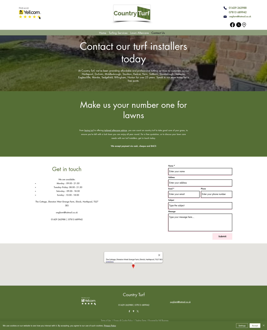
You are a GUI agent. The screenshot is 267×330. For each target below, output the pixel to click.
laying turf (89, 130)
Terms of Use (106, 320)
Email (170, 189)
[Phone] (225, 8)
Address (171, 177)
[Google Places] (133, 311)
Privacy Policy (110, 325)
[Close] (263, 325)
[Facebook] (232, 24)
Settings (242, 325)
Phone (203, 189)
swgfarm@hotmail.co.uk (240, 16)
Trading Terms (140, 320)
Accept (255, 325)
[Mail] (225, 16)
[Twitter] (238, 24)
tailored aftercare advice (115, 130)
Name (170, 166)
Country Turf (134, 294)
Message (171, 211)
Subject (171, 200)
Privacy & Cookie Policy (123, 320)
